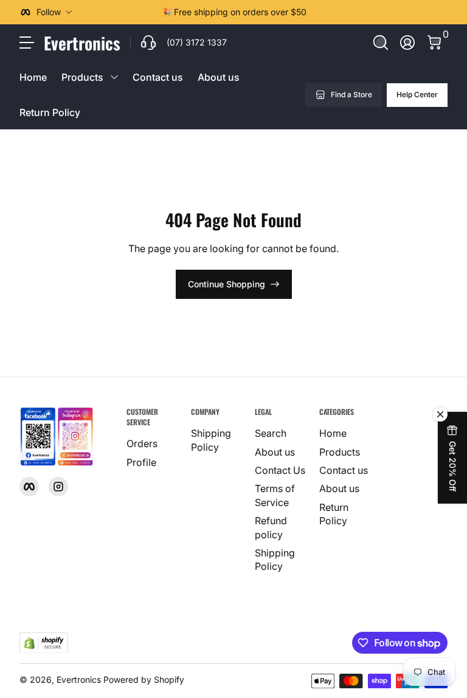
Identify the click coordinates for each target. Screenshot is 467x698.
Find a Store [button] (351, 94)
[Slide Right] (316, 12)
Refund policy (271, 527)
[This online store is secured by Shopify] (43, 643)
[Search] (380, 42)
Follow (48, 12)
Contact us (158, 77)
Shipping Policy (211, 440)
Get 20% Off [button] (453, 466)
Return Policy (49, 112)
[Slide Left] (151, 12)
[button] (380, 42)
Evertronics (79, 679)
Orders (141, 443)
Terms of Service (275, 495)
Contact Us (280, 470)
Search (270, 433)
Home (33, 77)
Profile (141, 462)
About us (219, 77)
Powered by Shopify (143, 679)
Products (339, 452)
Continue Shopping (226, 284)
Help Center (417, 94)
